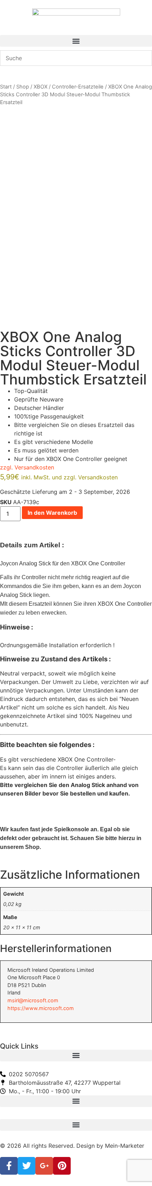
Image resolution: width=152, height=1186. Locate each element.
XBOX (40, 87)
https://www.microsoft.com (40, 1008)
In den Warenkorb (52, 512)
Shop (22, 87)
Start (6, 87)
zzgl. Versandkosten (27, 467)
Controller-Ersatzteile (78, 87)
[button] (76, 41)
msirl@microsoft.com (32, 1000)
